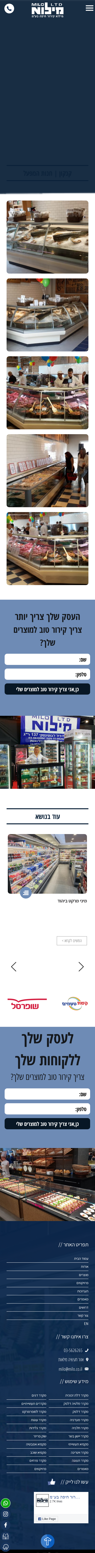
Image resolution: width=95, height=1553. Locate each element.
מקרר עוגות (38, 1419)
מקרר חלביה (80, 1427)
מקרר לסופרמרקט (34, 1411)
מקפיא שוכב (38, 1452)
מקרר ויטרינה (79, 1452)
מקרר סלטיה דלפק (76, 1403)
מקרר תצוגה (80, 1460)
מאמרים (82, 1299)
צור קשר (82, 1315)
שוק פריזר (39, 1436)
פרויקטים (82, 1282)
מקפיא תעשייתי (78, 1444)
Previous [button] (81, 967)
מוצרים (83, 1274)
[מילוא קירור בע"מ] (47, 10)
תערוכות (82, 1291)
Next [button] (13, 967)
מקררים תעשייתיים (33, 1403)
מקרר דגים (39, 1395)
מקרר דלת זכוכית (76, 1395)
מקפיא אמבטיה (36, 1444)
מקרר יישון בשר (78, 1436)
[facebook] (5, 1525)
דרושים (83, 1307)
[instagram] (5, 1514)
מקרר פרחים (37, 1460)
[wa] (5, 1503)
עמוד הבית (81, 1258)
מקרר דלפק (80, 1411)
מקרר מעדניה (79, 1419)
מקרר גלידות (37, 1427)
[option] (47, 889)
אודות (84, 1266)
